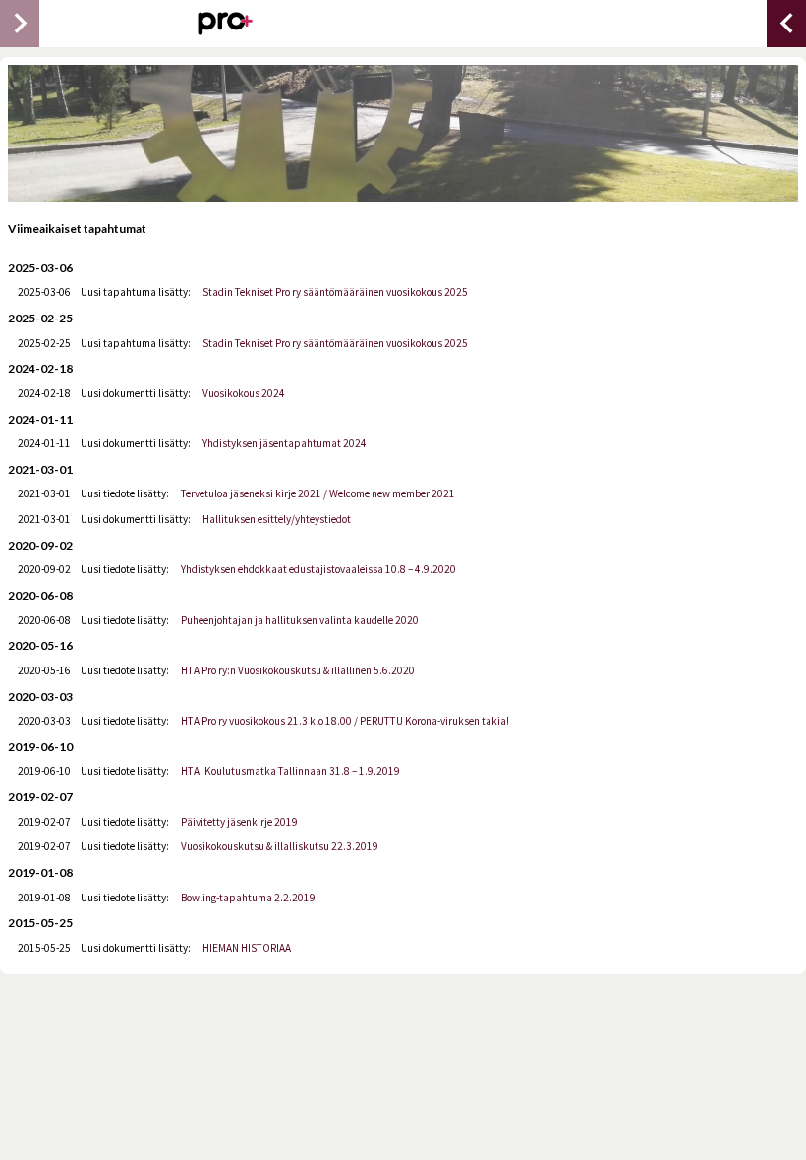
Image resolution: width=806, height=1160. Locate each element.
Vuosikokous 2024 (243, 393)
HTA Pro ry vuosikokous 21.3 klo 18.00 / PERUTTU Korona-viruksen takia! (345, 720)
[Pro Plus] (225, 23)
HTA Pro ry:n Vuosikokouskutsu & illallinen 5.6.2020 (298, 670)
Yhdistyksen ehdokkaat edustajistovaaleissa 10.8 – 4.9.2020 (318, 569)
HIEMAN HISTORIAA (246, 948)
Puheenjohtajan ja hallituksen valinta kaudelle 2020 (300, 620)
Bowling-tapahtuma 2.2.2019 (248, 897)
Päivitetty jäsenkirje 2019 (239, 822)
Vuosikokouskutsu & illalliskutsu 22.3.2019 (279, 846)
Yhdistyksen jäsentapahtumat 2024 (284, 443)
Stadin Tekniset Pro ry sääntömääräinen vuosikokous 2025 (335, 292)
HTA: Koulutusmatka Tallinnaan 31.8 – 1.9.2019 (290, 771)
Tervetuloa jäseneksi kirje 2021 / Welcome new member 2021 (318, 493)
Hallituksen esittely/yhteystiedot (276, 519)
